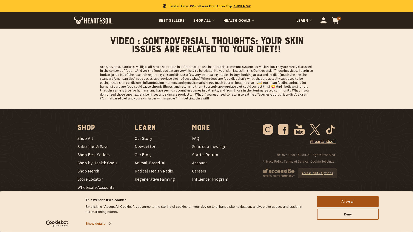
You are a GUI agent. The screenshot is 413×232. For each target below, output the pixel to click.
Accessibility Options (317, 173)
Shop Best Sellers (93, 154)
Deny (348, 214)
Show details (95, 223)
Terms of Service (296, 161)
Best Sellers (172, 20)
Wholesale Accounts (95, 187)
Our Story (143, 138)
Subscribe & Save (92, 146)
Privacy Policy (272, 161)
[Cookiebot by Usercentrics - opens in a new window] (57, 223)
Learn (302, 20)
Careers (199, 171)
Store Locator (90, 179)
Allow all (347, 201)
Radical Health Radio (154, 171)
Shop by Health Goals (97, 162)
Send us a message (209, 146)
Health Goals (236, 20)
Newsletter (145, 146)
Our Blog (143, 154)
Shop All (202, 20)
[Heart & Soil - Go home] (93, 20)
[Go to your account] (324, 20)
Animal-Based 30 (150, 162)
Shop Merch (88, 171)
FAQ (195, 138)
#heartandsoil (323, 141)
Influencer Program (210, 179)
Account (199, 162)
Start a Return (205, 154)
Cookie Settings (322, 161)
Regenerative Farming (155, 179)
